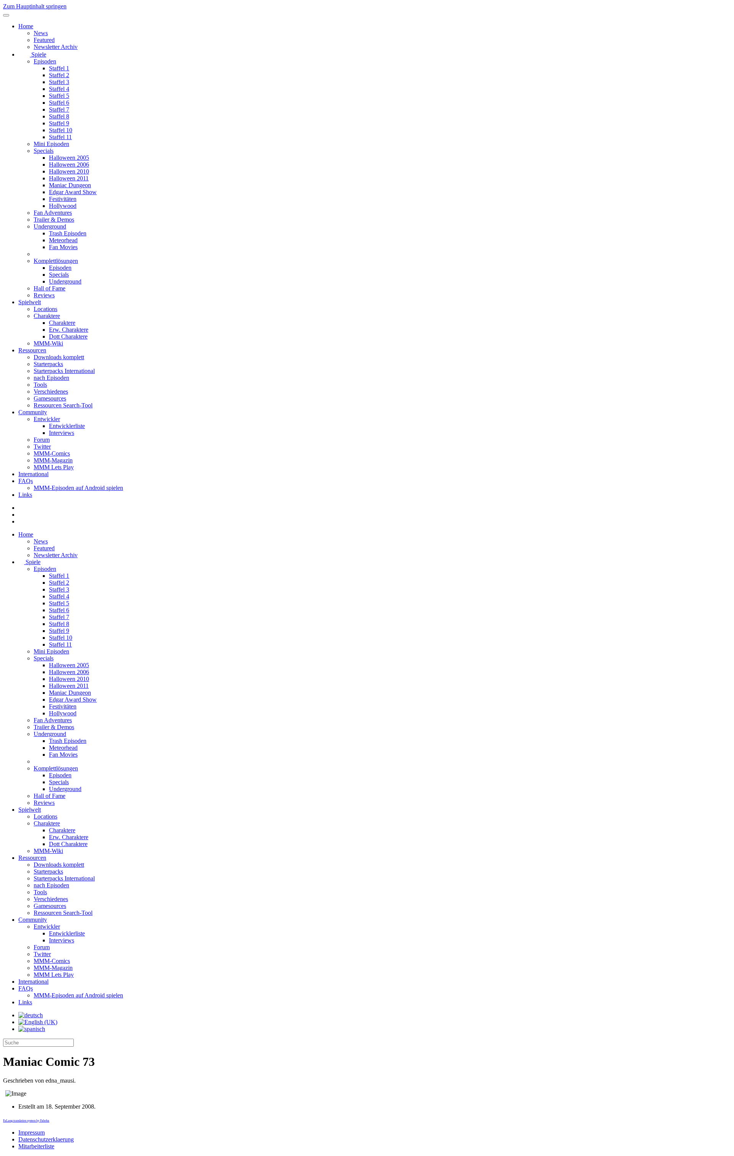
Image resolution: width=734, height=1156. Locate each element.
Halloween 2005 (69, 157)
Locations (45, 309)
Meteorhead (63, 240)
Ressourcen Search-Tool (63, 405)
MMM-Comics (52, 453)
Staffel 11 (60, 137)
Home (25, 26)
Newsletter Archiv (56, 47)
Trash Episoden (67, 233)
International (33, 474)
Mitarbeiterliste (36, 1146)
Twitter (42, 446)
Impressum (31, 1132)
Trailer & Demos (54, 219)
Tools (40, 384)
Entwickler (47, 419)
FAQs (25, 481)
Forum (42, 439)
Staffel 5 (59, 95)
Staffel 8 (59, 116)
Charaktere (47, 316)
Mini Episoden (51, 144)
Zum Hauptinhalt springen (35, 6)
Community (32, 412)
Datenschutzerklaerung (46, 1139)
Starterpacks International (64, 371)
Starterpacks (48, 364)
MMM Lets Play (54, 467)
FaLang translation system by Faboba (26, 1120)
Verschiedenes (51, 391)
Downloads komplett (59, 357)
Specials (44, 151)
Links (25, 494)
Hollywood (62, 206)
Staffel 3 (59, 82)
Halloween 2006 (69, 164)
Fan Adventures (53, 212)
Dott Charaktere (68, 336)
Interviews (61, 433)
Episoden (45, 61)
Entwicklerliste (67, 426)
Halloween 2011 (69, 178)
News (41, 33)
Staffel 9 (59, 123)
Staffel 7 (59, 109)
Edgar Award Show (73, 192)
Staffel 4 (59, 89)
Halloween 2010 (69, 171)
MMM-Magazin (53, 460)
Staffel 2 (59, 75)
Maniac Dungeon (70, 185)
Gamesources (50, 398)
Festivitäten (62, 199)
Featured (44, 40)
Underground (50, 226)
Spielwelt (29, 302)
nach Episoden (51, 378)
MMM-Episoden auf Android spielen (78, 488)
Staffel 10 (60, 130)
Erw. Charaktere (68, 329)
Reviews (44, 295)
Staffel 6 (59, 102)
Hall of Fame (49, 288)
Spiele (38, 54)
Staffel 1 (59, 68)
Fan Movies (63, 247)
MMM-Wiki (48, 343)
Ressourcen (32, 350)
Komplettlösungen (56, 261)
